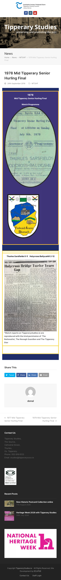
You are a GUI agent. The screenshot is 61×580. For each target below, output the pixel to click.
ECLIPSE (37, 571)
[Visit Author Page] (30, 392)
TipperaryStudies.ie (24, 568)
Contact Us (24, 575)
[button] (55, 32)
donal (30, 400)
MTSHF (35, 83)
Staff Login (36, 575)
